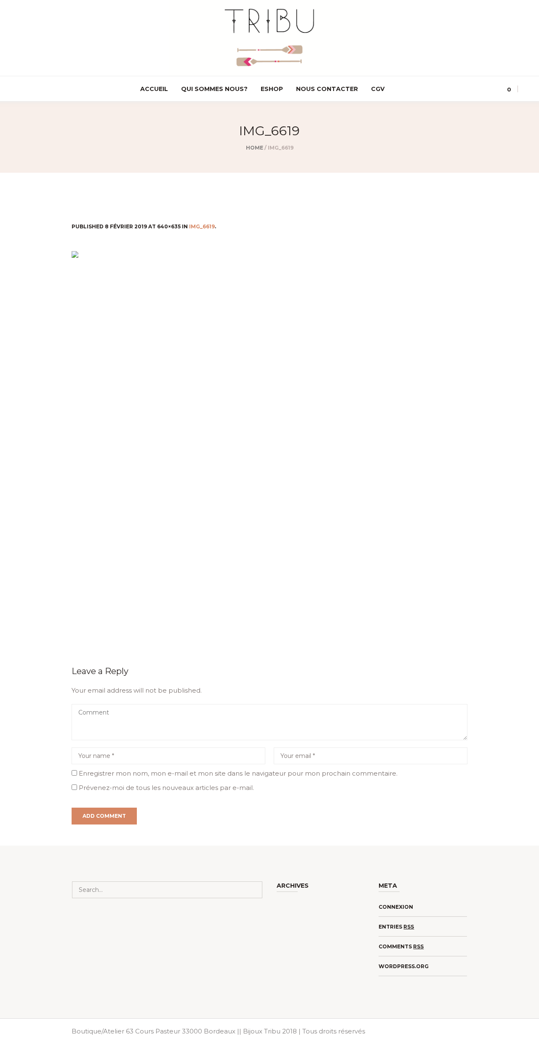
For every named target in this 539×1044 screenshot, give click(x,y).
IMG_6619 (202, 226)
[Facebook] (25, 89)
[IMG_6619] (269, 447)
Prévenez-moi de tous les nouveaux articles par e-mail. (166, 788)
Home (254, 148)
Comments (401, 946)
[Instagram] (12, 89)
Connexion (396, 907)
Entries (396, 927)
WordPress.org (404, 966)
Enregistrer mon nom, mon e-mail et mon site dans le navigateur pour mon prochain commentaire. (238, 773)
